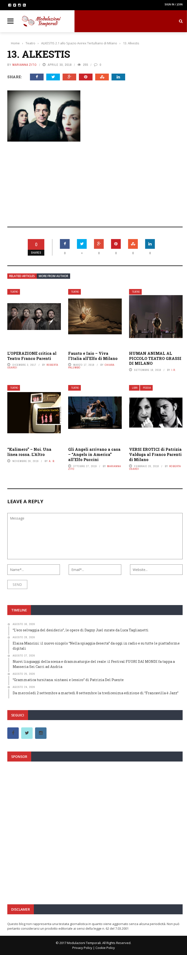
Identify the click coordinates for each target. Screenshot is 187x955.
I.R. (173, 370)
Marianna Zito (24, 65)
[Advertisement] (95, 181)
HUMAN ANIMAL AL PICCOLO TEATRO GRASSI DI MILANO (155, 358)
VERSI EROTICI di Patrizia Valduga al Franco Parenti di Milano (155, 454)
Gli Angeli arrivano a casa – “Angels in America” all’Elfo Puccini (94, 454)
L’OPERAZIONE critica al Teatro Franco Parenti (31, 356)
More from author (53, 276)
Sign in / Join (174, 4)
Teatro (14, 291)
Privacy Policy (82, 947)
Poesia (147, 387)
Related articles (22, 276)
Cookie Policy (105, 947)
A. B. (52, 461)
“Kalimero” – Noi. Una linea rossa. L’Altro (29, 452)
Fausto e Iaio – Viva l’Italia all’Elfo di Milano (93, 356)
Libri (135, 387)
